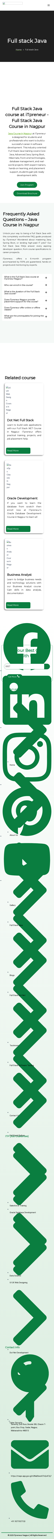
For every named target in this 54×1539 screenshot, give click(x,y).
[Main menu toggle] (48, 5)
